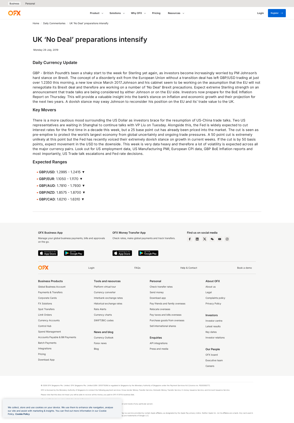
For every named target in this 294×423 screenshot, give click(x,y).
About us (211, 286)
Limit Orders (45, 314)
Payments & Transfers (50, 292)
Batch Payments (47, 342)
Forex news (100, 343)
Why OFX (136, 13)
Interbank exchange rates (108, 297)
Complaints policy (215, 297)
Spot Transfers (46, 309)
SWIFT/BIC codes (103, 320)
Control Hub (44, 325)
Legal (209, 292)
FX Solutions (45, 303)
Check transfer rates (161, 286)
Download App (46, 359)
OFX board (212, 354)
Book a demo (244, 267)
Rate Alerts (100, 309)
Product (94, 13)
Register (275, 13)
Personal (30, 3)
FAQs (137, 267)
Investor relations (215, 337)
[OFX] (14, 13)
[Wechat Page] (212, 239)
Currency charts (103, 314)
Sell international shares (163, 325)
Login (91, 267)
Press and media (159, 348)
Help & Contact (188, 267)
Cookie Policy (22, 414)
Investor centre (214, 320)
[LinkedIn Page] (197, 239)
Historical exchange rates (108, 303)
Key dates (211, 331)
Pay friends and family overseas (167, 303)
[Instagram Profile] (227, 239)
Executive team (214, 360)
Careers (210, 365)
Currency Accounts (49, 320)
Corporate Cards (47, 297)
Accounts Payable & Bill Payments (57, 337)
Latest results (213, 326)
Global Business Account (52, 286)
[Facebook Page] (189, 239)
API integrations (158, 343)
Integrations (44, 348)
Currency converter (105, 292)
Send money (157, 292)
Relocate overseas (160, 309)
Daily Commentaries (54, 23)
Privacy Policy (213, 303)
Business (14, 3)
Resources (174, 13)
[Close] (116, 402)
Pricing (156, 13)
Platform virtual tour (105, 286)
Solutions (115, 13)
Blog (96, 348)
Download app (158, 297)
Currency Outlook (103, 337)
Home (36, 23)
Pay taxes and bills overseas (165, 314)
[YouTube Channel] (219, 239)
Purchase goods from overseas (167, 320)
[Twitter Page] (204, 239)
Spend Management (49, 331)
